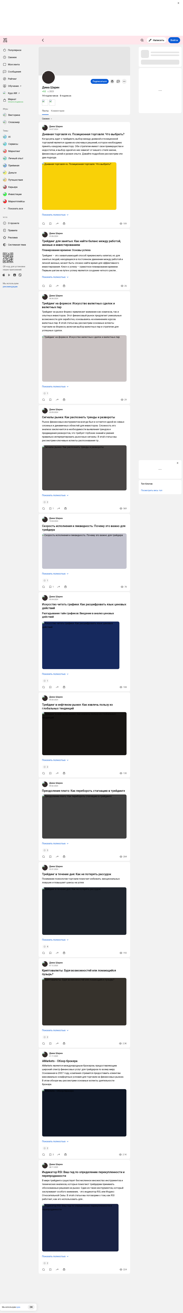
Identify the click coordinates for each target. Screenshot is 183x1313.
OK (31, 1307)
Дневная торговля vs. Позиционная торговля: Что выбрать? (83, 134)
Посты (45, 111)
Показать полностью (54, 214)
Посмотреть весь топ (151, 490)
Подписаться (100, 81)
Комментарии (57, 111)
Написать (158, 40)
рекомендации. (10, 286)
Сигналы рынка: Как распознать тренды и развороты (78, 417)
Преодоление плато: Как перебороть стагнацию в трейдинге (83, 790)
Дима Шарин (56, 126)
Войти (174, 40)
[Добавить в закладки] (50, 224)
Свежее (46, 118)
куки (18, 1307)
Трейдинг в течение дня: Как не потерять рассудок (76, 874)
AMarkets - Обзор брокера (59, 1061)
